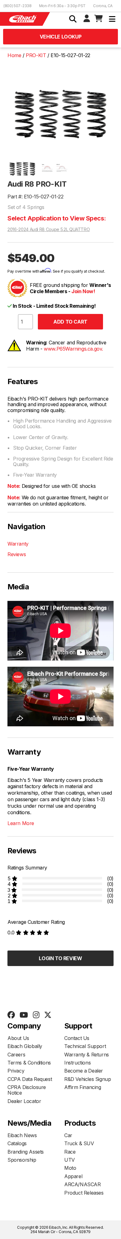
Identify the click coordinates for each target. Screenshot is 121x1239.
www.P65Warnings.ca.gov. (73, 349)
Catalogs (17, 1143)
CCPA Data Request (29, 1079)
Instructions (77, 1062)
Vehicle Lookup (60, 37)
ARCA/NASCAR (82, 1184)
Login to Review (60, 958)
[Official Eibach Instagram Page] (36, 1015)
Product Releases (84, 1193)
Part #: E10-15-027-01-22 (35, 196)
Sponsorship (21, 1160)
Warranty (18, 544)
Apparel (73, 1176)
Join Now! (83, 291)
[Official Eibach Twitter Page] (47, 1015)
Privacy (15, 1070)
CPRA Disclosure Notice (26, 1090)
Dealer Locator (24, 1101)
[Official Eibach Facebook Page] (11, 1015)
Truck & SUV (79, 1143)
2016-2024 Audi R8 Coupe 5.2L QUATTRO (48, 229)
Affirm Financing (82, 1087)
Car (68, 1135)
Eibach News (22, 1135)
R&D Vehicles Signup (87, 1079)
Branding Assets (25, 1152)
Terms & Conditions (29, 1062)
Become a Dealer (83, 1070)
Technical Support (85, 1046)
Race (69, 1152)
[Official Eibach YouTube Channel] (24, 1015)
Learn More (20, 823)
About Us (18, 1038)
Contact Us (76, 1038)
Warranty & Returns (86, 1054)
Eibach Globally (24, 1046)
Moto (70, 1168)
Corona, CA (103, 5)
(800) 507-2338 (17, 5)
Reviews (16, 554)
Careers (16, 1054)
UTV (69, 1160)
